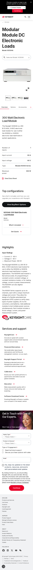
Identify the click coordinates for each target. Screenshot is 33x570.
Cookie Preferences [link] (23, 563)
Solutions (4, 504)
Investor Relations (7, 533)
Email (5, 458)
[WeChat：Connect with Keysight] (20, 550)
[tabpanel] (16, 302)
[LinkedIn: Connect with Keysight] (7, 550)
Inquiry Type (7, 434)
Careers (4, 542)
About (4, 529)
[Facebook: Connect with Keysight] (3, 550)
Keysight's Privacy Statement (20, 482)
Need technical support (13, 450)
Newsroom (5, 531)
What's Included (15, 225)
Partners (4, 511)
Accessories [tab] (23, 107)
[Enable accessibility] (3, 566)
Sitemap (6, 558)
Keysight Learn (6, 507)
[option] (8, 98)
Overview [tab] (4, 107)
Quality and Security (7, 535)
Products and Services (8, 500)
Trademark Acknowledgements (12, 560)
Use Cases (5, 502)
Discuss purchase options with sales (18, 452)
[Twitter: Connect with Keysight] (12, 550)
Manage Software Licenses (9, 520)
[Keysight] (8, 17)
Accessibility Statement (10, 563)
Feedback (25, 560)
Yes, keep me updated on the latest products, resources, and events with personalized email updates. (17, 467)
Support (5, 515)
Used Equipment (6, 509)
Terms (12, 558)
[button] (29, 57)
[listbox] (17, 98)
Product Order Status (7, 522)
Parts (3, 524)
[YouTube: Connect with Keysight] (16, 550)
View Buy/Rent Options (16, 204)
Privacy (26, 556)
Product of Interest (9, 441)
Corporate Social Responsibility (10, 538)
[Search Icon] (25, 17)
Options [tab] (13, 107)
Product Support (6, 518)
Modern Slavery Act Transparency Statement (14, 540)
